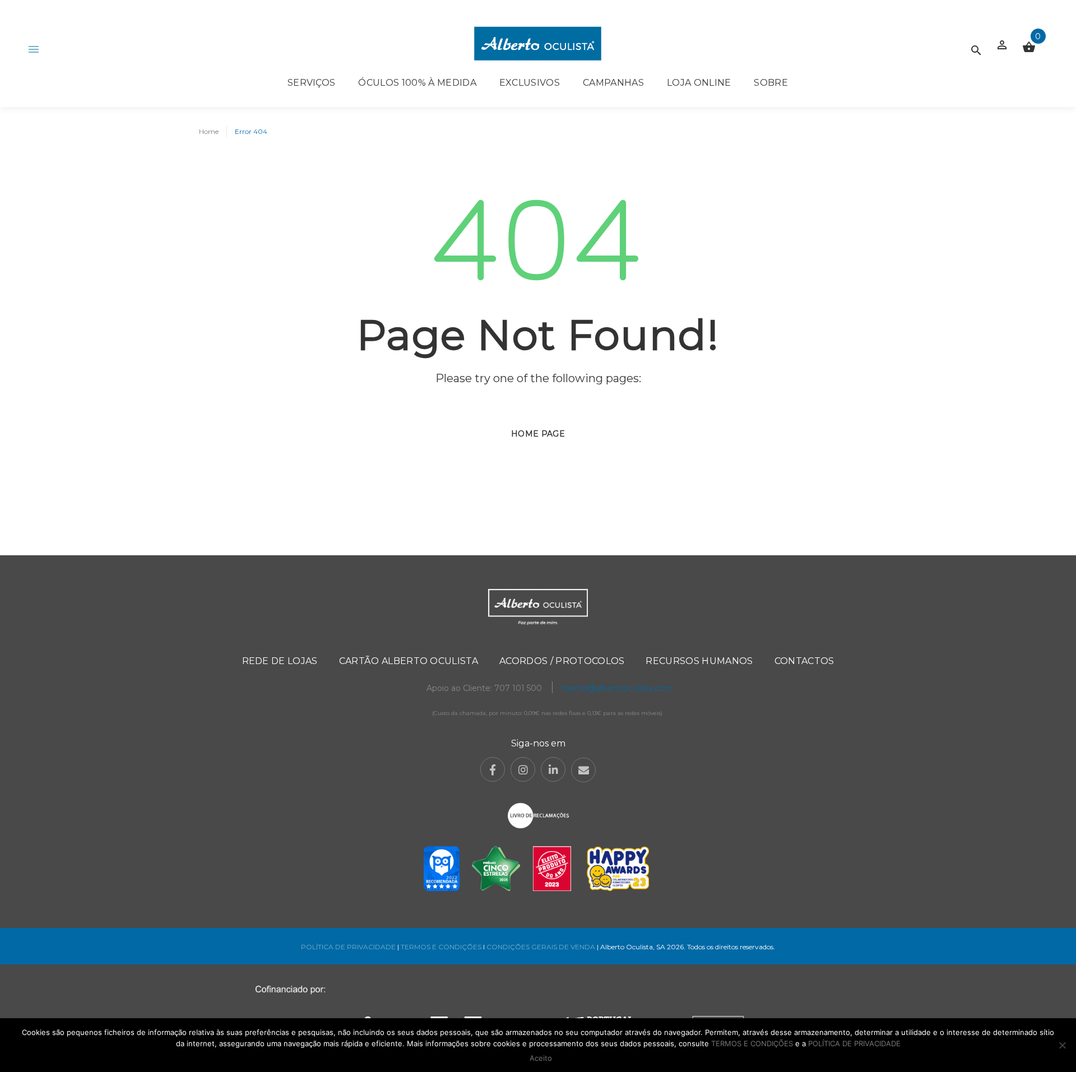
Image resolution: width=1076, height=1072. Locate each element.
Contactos (804, 661)
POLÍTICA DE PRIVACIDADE (348, 947)
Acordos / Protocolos (561, 661)
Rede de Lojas (280, 661)
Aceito (541, 1058)
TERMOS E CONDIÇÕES (441, 947)
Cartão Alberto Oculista (408, 661)
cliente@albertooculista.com (616, 688)
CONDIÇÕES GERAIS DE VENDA (541, 947)
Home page (538, 434)
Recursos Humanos (699, 661)
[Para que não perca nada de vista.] (537, 43)
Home (209, 131)
